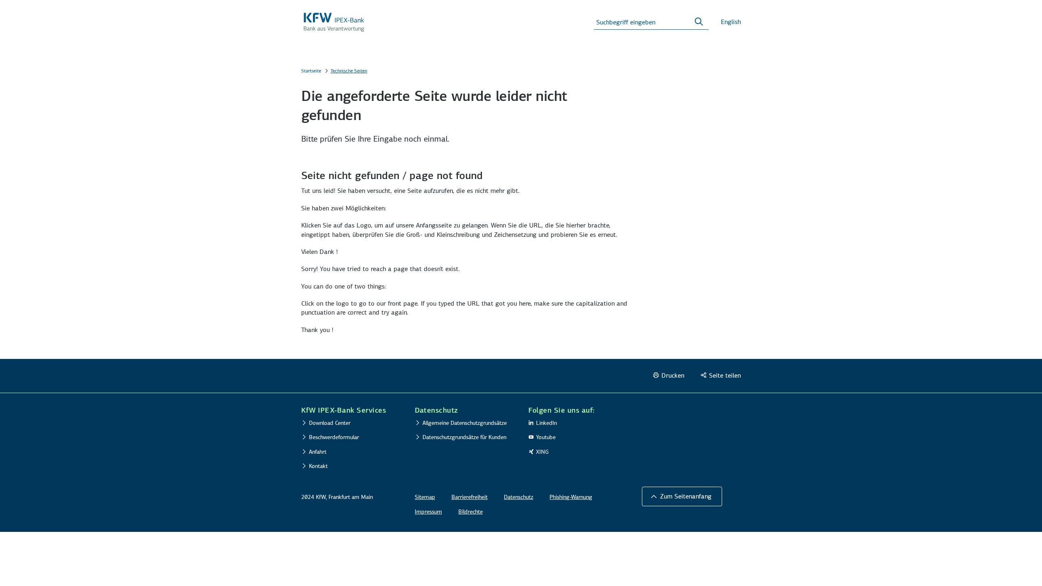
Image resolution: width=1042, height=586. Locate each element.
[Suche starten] (699, 22)
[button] (350, 410)
